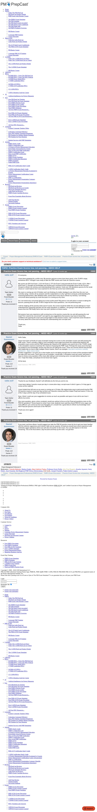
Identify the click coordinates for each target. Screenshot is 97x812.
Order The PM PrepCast (15, 13)
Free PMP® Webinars (15, 108)
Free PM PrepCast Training (16, 99)
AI (6, 94)
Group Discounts (13, 36)
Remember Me (77, 251)
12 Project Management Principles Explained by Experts (25, 756)
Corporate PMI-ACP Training (17, 53)
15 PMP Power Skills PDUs (16, 79)
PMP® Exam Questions (15, 157)
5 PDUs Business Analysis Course (18, 92)
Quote (93, 329)
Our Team (8, 512)
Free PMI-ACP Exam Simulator (17, 113)
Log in (3, 586)
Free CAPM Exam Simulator (17, 120)
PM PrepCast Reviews (15, 186)
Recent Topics (13, 241)
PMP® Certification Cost (15, 145)
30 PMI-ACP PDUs (14, 84)
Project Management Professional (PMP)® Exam (26, 256)
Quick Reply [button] (83, 329)
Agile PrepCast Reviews (15, 191)
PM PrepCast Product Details (17, 14)
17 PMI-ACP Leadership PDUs (17, 86)
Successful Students (14, 203)
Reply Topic (7, 264)
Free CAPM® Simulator (12, 548)
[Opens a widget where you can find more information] (88, 808)
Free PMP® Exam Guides (16, 104)
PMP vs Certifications (14, 177)
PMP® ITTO (12, 155)
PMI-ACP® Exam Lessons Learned (19, 215)
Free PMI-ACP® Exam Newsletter (18, 115)
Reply (89, 329)
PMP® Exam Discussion (15, 206)
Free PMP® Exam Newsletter (17, 106)
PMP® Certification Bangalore (17, 159)
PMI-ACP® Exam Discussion (17, 213)
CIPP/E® (8, 72)
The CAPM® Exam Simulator (17, 67)
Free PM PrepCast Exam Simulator (18, 101)
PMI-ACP (57, 485)
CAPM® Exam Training (12, 563)
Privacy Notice (9, 519)
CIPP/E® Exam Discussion (16, 227)
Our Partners (8, 515)
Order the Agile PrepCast (15, 40)
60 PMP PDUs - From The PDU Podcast (20, 77)
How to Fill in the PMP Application (19, 150)
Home (7, 9)
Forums (4, 241)
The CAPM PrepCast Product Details (19, 64)
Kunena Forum (52, 479)
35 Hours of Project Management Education (21, 147)
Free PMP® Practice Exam (16, 103)
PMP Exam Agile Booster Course (18, 16)
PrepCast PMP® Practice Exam (14, 567)
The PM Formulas (13, 21)
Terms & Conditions (11, 517)
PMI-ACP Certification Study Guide (19, 166)
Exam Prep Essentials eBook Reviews (19, 196)
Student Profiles (13, 201)
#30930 (93, 377)
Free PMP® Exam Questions (17, 210)
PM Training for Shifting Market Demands (21, 135)
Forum (7, 205)
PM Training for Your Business (17, 137)
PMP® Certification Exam (16, 152)
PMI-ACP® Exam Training (13, 562)
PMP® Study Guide (14, 143)
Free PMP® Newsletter (12, 543)
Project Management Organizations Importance (22, 183)
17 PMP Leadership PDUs (16, 81)
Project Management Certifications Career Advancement (25, 758)
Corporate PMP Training (15, 35)
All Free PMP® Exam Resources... (18, 109)
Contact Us (8, 525)
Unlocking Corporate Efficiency (18, 132)
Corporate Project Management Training (17, 532)
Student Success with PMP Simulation (19, 140)
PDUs (7, 74)
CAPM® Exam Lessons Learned (18, 220)
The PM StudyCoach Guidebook (18, 24)
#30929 (93, 333)
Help (6, 527)
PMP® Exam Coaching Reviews (18, 193)
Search (34, 241)
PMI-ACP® (8, 38)
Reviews (7, 184)
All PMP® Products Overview (17, 28)
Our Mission (8, 513)
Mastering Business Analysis (13, 552)
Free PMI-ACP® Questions (13, 547)
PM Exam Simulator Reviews (17, 189)
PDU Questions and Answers (17, 223)
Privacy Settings (9, 537)
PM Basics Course (13, 31)
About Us (7, 510)
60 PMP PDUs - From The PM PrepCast (20, 75)
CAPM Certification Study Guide (18, 169)
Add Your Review (13, 200)
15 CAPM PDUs (13, 89)
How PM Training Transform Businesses (20, 133)
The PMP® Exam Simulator (16, 19)
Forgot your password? (11, 590)
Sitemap (7, 530)
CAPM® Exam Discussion (16, 218)
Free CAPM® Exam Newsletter (18, 121)
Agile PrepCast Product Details (17, 41)
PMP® (7, 11)
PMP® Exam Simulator (12, 558)
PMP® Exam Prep (10, 565)
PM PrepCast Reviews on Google (18, 188)
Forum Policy (25, 241)
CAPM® (8, 57)
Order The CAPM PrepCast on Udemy (20, 60)
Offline (9, 294)
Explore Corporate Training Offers (18, 128)
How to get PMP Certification (17, 154)
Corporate (8, 126)
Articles (7, 142)
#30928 (93, 271)
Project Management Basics (13, 550)
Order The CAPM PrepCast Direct (18, 58)
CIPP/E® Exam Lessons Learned (18, 228)
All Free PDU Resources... (16, 125)
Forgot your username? (89, 250)
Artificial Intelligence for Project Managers (21, 96)
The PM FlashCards (14, 26)
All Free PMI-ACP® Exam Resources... (20, 116)
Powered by (43, 479)
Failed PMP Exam (13, 162)
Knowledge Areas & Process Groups (19, 149)
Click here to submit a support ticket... (55, 261)
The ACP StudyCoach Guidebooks (18, 45)
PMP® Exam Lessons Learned (17, 208)
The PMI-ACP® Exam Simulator (18, 47)
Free (6, 98)
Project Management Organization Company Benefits (24, 761)
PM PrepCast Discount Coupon (14, 535)
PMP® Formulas (13, 160)
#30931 (93, 420)
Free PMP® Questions (11, 545)
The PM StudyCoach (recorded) (18, 23)
